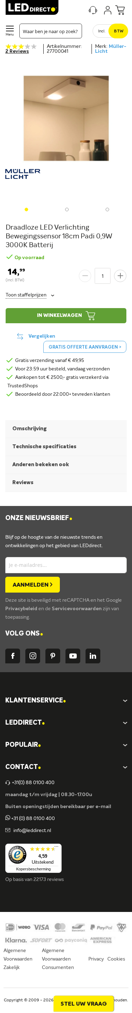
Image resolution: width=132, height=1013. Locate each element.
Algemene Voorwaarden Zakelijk (18, 959)
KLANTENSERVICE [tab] (35, 701)
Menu (10, 34)
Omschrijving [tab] (29, 428)
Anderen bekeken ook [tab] (40, 464)
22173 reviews (48, 879)
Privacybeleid (21, 608)
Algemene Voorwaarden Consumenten (58, 959)
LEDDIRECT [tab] (25, 723)
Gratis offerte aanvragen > (85, 347)
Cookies (116, 959)
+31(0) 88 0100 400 (33, 782)
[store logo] (32, 7)
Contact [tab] (23, 767)
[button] (26, 209)
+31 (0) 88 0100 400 (32, 818)
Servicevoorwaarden (77, 608)
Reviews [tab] (22, 482)
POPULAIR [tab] (23, 745)
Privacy (96, 959)
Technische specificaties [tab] (44, 446)
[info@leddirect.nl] (7, 830)
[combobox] (50, 31)
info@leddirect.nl (31, 830)
